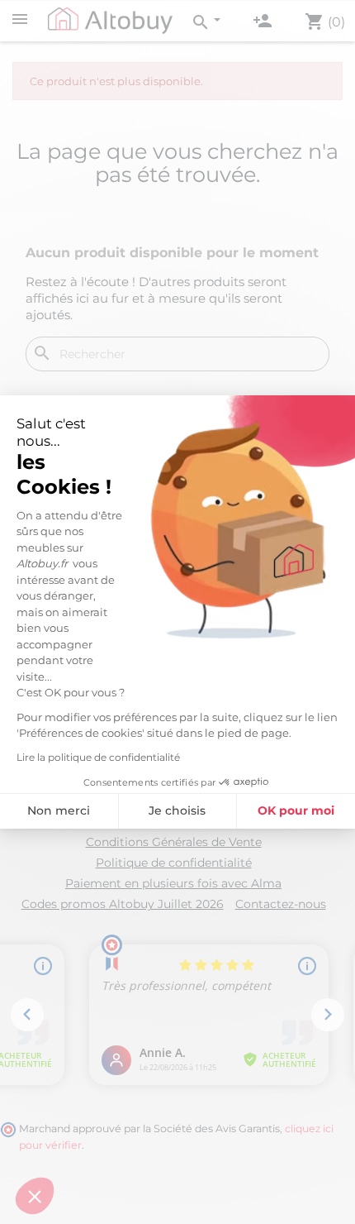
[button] (34, 1196)
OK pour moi (296, 810)
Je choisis (177, 810)
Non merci (58, 810)
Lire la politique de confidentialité (98, 757)
